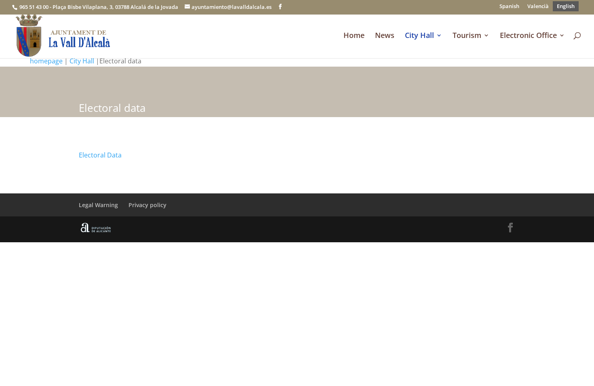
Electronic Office (528, 36)
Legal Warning (98, 205)
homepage (46, 61)
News (384, 36)
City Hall (419, 36)
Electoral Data (100, 155)
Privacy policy (147, 205)
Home (353, 36)
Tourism (467, 36)
